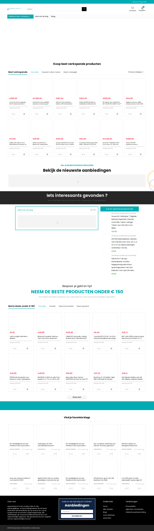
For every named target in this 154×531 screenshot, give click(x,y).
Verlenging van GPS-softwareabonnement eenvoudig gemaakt (46, 446)
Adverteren (107, 518)
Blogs (53, 16)
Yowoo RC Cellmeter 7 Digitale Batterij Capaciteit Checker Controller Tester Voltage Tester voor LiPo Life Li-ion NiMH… (124, 222)
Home (105, 506)
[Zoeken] (84, 9)
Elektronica (41, 449)
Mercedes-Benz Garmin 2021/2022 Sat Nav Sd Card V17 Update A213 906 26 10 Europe (77, 379)
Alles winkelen (108, 509)
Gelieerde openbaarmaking (136, 512)
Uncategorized (14, 449)
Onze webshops (109, 515)
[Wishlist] (132, 8)
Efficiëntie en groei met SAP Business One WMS (104, 479)
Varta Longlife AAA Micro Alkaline (18, 337)
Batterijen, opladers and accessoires (123, 213)
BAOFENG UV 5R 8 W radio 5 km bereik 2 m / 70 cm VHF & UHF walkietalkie (49, 379)
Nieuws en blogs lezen (140, 2)
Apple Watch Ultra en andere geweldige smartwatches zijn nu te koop (48, 480)
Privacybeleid (130, 506)
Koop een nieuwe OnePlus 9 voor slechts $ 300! (20, 479)
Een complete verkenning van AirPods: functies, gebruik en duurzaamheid (105, 446)
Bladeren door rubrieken (19, 16)
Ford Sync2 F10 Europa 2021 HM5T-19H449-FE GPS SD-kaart (88, 144)
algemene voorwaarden (134, 509)
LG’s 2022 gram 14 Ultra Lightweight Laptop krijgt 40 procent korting (132, 480)
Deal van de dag (41, 16)
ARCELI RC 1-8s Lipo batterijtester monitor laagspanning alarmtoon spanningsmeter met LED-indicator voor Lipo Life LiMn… (123, 264)
